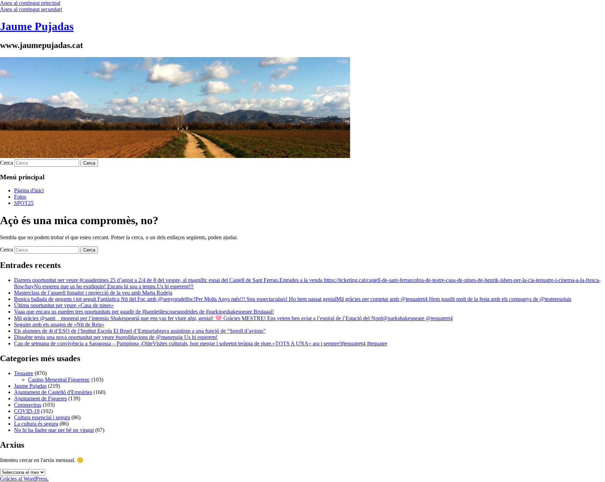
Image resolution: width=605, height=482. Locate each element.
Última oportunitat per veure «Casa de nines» (64, 305)
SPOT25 (24, 203)
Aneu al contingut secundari (31, 9)
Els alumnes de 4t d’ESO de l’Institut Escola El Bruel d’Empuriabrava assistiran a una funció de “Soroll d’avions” (140, 331)
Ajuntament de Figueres (40, 398)
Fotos (20, 197)
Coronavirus (27, 405)
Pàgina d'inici (29, 190)
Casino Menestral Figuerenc (59, 380)
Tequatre (23, 373)
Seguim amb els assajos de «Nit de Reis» (59, 325)
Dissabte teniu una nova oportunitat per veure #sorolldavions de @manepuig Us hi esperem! (115, 337)
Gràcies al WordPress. (24, 479)
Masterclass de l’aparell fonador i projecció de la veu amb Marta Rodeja (93, 293)
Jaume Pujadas (37, 26)
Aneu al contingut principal (30, 3)
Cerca (6, 163)
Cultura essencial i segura (42, 417)
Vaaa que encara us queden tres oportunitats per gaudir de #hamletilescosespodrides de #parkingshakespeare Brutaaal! (144, 312)
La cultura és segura (36, 424)
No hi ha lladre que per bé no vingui (54, 430)
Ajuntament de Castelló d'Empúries (53, 392)
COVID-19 (27, 411)
